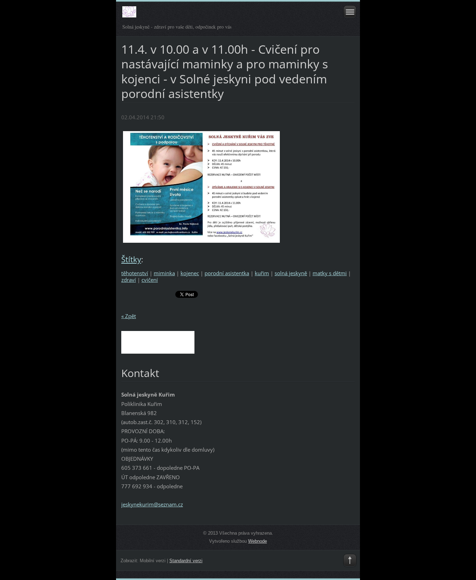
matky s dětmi (330, 273)
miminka (164, 273)
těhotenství (134, 273)
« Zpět (128, 315)
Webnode (257, 541)
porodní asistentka (227, 273)
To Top (349, 560)
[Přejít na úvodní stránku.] (214, 15)
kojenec (190, 273)
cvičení (149, 279)
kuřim (262, 273)
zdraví (128, 279)
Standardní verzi (185, 560)
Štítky (131, 259)
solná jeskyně (291, 273)
